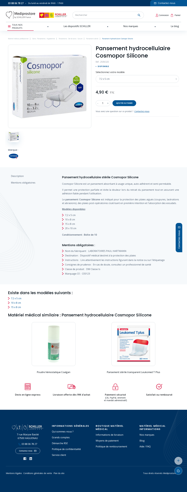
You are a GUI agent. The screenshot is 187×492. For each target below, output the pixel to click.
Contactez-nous (25, 451)
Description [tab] (17, 176)
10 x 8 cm (16, 302)
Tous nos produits (17, 26)
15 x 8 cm (16, 307)
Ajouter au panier (124, 103)
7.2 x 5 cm (16, 298)
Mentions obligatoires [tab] (23, 182)
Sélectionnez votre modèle (110, 72)
